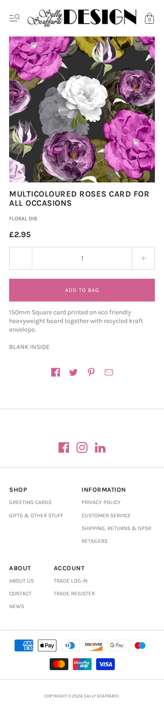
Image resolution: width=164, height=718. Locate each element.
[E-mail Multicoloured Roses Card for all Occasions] (108, 372)
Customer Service (106, 515)
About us (21, 581)
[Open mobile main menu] (14, 18)
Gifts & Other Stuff (36, 515)
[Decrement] (20, 258)
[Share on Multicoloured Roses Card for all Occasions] (55, 372)
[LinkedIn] (100, 447)
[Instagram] (82, 447)
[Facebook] (63, 447)
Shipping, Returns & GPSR (116, 528)
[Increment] (143, 258)
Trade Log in (70, 581)
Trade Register (74, 593)
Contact (20, 593)
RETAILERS (95, 541)
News (16, 606)
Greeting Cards (30, 502)
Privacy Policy (101, 502)
